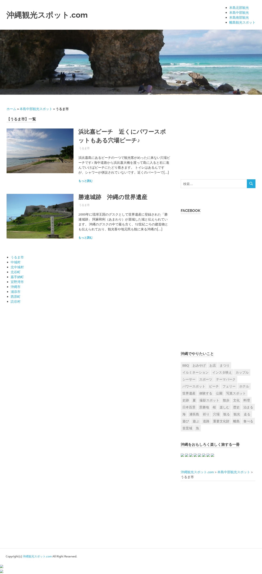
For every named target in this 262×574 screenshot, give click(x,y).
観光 (237, 414)
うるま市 (84, 148)
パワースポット (193, 386)
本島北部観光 (239, 7)
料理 (246, 400)
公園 (219, 393)
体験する (205, 393)
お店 (212, 365)
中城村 (15, 262)
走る (247, 414)
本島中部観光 (239, 12)
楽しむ (224, 407)
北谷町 (15, 272)
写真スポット (236, 393)
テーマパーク (226, 379)
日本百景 (188, 407)
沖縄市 (15, 286)
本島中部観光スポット (36, 109)
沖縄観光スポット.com (47, 14)
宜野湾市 (17, 282)
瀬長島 (194, 414)
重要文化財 (221, 421)
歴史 (236, 407)
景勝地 (204, 407)
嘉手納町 (17, 277)
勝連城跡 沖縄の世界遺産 (112, 197)
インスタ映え (222, 372)
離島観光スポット (242, 22)
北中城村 (17, 267)
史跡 (185, 400)
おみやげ (199, 365)
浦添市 (15, 291)
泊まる (248, 407)
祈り (206, 414)
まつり (224, 365)
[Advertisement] (215, 135)
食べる (248, 421)
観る (226, 414)
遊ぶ (196, 421)
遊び (185, 421)
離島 (236, 421)
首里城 (187, 428)
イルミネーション (195, 372)
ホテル (244, 386)
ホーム (11, 109)
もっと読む (85, 180)
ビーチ (214, 386)
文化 (236, 400)
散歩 (226, 400)
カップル (242, 372)
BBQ (185, 365)
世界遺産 (188, 393)
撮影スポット (209, 400)
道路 (206, 421)
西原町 (15, 296)
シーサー (188, 379)
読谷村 (15, 301)
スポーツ (205, 379)
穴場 (216, 414)
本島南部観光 (239, 17)
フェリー (229, 386)
